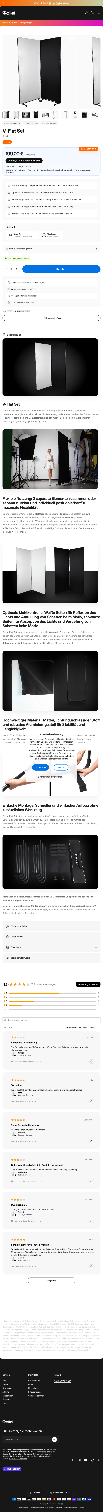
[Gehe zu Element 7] (65, 115)
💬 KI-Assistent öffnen (51, 318)
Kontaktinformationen (70, 1507)
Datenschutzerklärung (57, 758)
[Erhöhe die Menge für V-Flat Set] (17, 269)
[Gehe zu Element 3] (26, 115)
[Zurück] (3, 3)
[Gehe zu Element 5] (45, 115)
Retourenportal (34, 1392)
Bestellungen (34, 1380)
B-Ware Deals (8, 23)
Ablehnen (61, 767)
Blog (5, 1380)
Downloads (7, 1388)
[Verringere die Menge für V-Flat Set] (5, 269)
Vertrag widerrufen (36, 1396)
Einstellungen (34, 1388)
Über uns (6, 1399)
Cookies (81, 1507)
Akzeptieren (40, 767)
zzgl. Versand (25, 166)
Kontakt (6, 1403)
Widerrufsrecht (24, 1507)
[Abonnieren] (54, 1439)
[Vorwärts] (99, 3)
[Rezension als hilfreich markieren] (91, 1061)
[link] (62, 1381)
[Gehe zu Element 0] (6, 115)
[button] (58, 984)
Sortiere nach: (72, 1027)
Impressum (59, 1507)
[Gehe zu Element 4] (36, 115)
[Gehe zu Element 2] (16, 115)
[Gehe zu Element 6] (55, 115)
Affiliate (6, 1392)
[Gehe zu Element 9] (85, 115)
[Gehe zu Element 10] (94, 115)
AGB (46, 1507)
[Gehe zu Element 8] (75, 115)
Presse (5, 1384)
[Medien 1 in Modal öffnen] (71, 39)
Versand (51, 1507)
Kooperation (8, 1396)
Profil (30, 1384)
